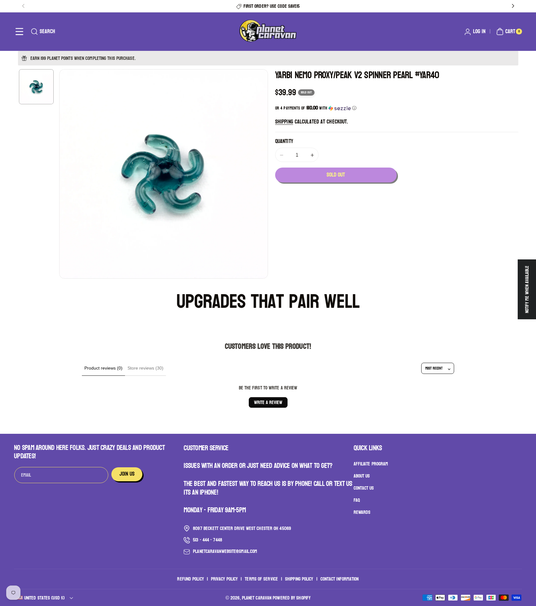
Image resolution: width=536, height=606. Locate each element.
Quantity (284, 141)
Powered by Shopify (291, 597)
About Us (362, 476)
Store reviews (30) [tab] (145, 368)
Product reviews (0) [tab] (103, 368)
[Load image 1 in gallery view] (36, 86)
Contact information (339, 579)
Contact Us (364, 488)
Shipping (284, 122)
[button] (19, 31)
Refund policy (190, 579)
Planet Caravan (256, 597)
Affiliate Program (371, 464)
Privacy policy (224, 579)
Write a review (268, 402)
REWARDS (362, 512)
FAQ (357, 500)
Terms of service (261, 579)
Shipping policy (299, 579)
